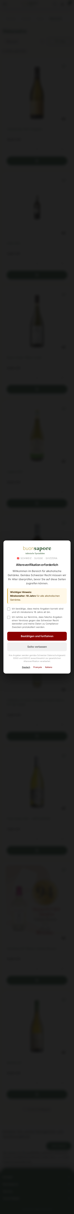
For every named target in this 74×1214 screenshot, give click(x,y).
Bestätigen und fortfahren (37, 636)
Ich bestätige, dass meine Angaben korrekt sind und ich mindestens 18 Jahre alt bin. (37, 610)
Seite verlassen (37, 646)
